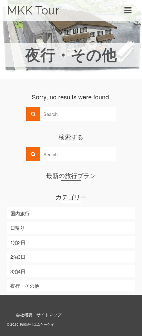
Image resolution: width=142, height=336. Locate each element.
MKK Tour (33, 10)
